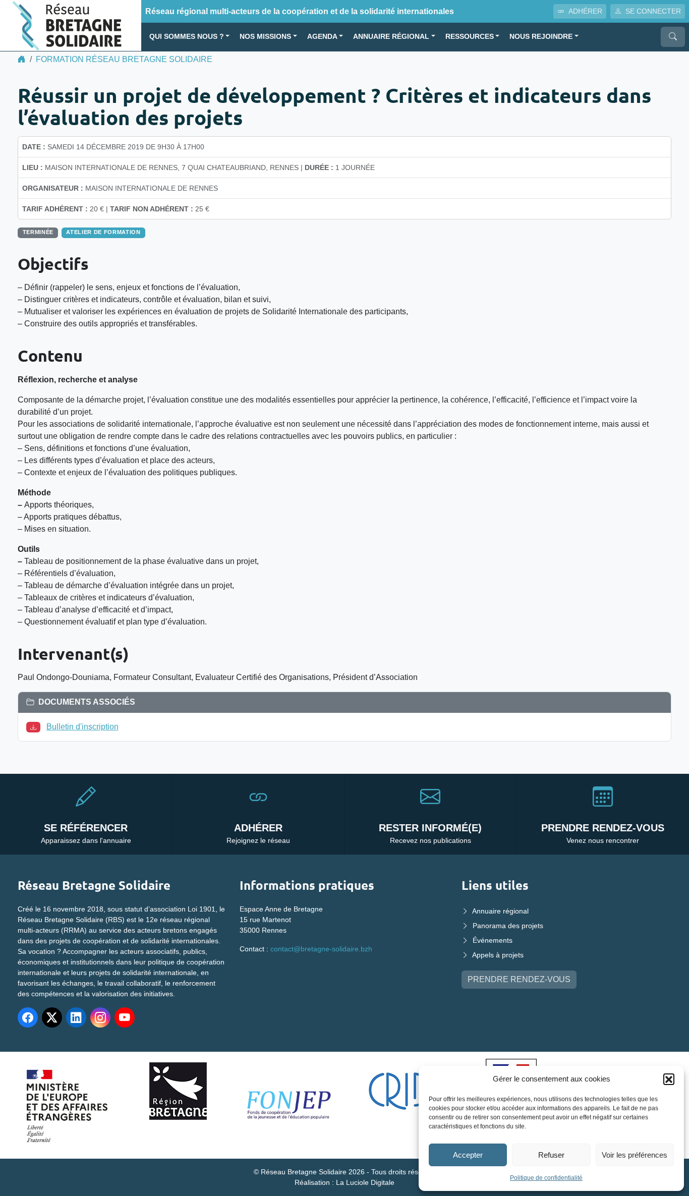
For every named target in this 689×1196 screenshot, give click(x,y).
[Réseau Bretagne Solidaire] (70, 25)
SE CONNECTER (653, 11)
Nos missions (265, 36)
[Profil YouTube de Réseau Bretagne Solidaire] (124, 1017)
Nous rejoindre (540, 36)
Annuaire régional (391, 36)
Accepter (468, 1155)
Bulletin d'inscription (82, 726)
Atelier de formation (103, 232)
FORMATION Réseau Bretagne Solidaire (124, 59)
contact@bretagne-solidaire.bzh (321, 949)
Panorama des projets (508, 926)
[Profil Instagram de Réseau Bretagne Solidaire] (100, 1017)
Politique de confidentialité (546, 1177)
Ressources (469, 36)
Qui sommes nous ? (186, 36)
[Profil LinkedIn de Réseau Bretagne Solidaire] (76, 1017)
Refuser (551, 1155)
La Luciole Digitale (365, 1182)
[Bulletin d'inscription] (35, 726)
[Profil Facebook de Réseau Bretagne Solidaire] (28, 1017)
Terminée (38, 232)
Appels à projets (498, 955)
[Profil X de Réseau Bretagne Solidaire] (52, 1017)
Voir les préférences (634, 1155)
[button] (669, 1079)
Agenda (322, 36)
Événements (492, 940)
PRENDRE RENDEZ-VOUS (519, 979)
